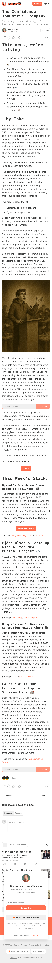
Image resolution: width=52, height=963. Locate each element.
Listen (46, 30)
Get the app (38, 951)
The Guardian (30, 617)
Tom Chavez (13, 29)
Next (44, 795)
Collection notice (42, 945)
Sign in (46, 3)
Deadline (38, 535)
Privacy (24, 945)
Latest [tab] (11, 845)
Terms (31, 945)
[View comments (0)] (13, 37)
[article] (26, 857)
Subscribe (37, 3)
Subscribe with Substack (28, 917)
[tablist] (13, 813)
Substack (13, 957)
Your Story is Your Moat (16, 851)
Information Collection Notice (34, 926)
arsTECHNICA (26, 676)
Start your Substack (19, 951)
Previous (9, 795)
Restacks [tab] (18, 813)
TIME (14, 676)
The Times (16, 617)
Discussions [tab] (21, 845)
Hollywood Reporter (21, 535)
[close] (45, 875)
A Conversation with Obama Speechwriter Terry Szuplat (14, 856)
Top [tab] (5, 845)
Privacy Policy (27, 928)
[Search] (47, 844)
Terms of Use (40, 923)
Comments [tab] (8, 813)
